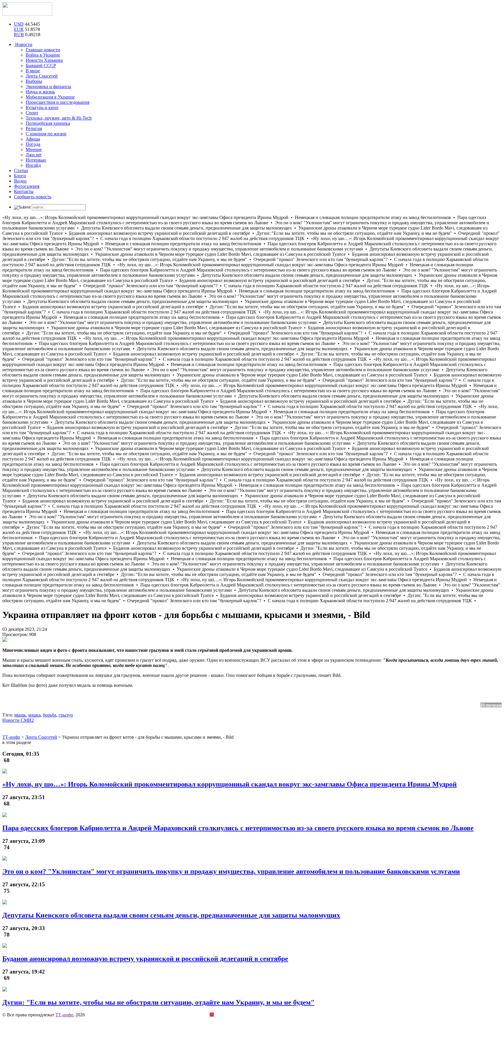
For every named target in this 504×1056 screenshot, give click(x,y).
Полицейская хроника (48, 123)
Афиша (33, 138)
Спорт (32, 112)
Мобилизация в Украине (50, 96)
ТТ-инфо (64, 1014)
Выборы (34, 81)
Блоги (20, 175)
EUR (19, 29)
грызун (66, 714)
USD (19, 24)
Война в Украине (43, 54)
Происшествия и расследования (57, 102)
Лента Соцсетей (42, 75)
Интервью (36, 159)
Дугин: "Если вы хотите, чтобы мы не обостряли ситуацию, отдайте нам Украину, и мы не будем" (158, 1002)
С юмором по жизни (46, 133)
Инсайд (33, 165)
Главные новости (43, 49)
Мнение (34, 149)
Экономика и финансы (48, 86)
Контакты (24, 191)
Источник (491, 705)
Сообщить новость (32, 196)
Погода (33, 144)
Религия (34, 128)
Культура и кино (42, 107)
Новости (23, 44)
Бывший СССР (41, 65)
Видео (20, 180)
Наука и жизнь (40, 91)
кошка (34, 714)
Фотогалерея (26, 186)
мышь (20, 714)
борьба (49, 714)
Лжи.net (33, 154)
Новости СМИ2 (18, 720)
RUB (19, 34)
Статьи (21, 170)
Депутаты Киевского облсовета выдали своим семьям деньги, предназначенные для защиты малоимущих (171, 915)
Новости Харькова (44, 60)
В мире (33, 70)
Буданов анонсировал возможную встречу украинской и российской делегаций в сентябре (145, 958)
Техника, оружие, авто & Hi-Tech (59, 117)
